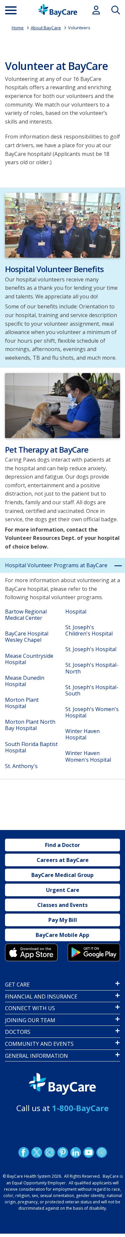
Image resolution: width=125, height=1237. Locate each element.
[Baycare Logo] (58, 10)
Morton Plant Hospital (22, 703)
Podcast (101, 1152)
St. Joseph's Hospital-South (91, 690)
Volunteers (79, 28)
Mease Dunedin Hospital (24, 681)
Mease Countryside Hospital (29, 659)
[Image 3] (31, 952)
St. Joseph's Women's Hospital (92, 712)
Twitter (36, 1152)
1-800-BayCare (80, 1107)
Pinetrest (62, 1152)
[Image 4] (94, 952)
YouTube (88, 1152)
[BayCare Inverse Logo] (62, 1083)
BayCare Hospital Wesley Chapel (26, 636)
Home (18, 28)
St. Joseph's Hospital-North (91, 668)
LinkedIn (75, 1152)
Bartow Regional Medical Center (26, 614)
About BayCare (46, 28)
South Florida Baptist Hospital (31, 747)
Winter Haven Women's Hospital (88, 756)
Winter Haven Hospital (82, 734)
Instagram (49, 1152)
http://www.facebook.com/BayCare (23, 1152)
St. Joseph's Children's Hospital (89, 630)
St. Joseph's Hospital (90, 649)
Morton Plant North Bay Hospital (30, 725)
